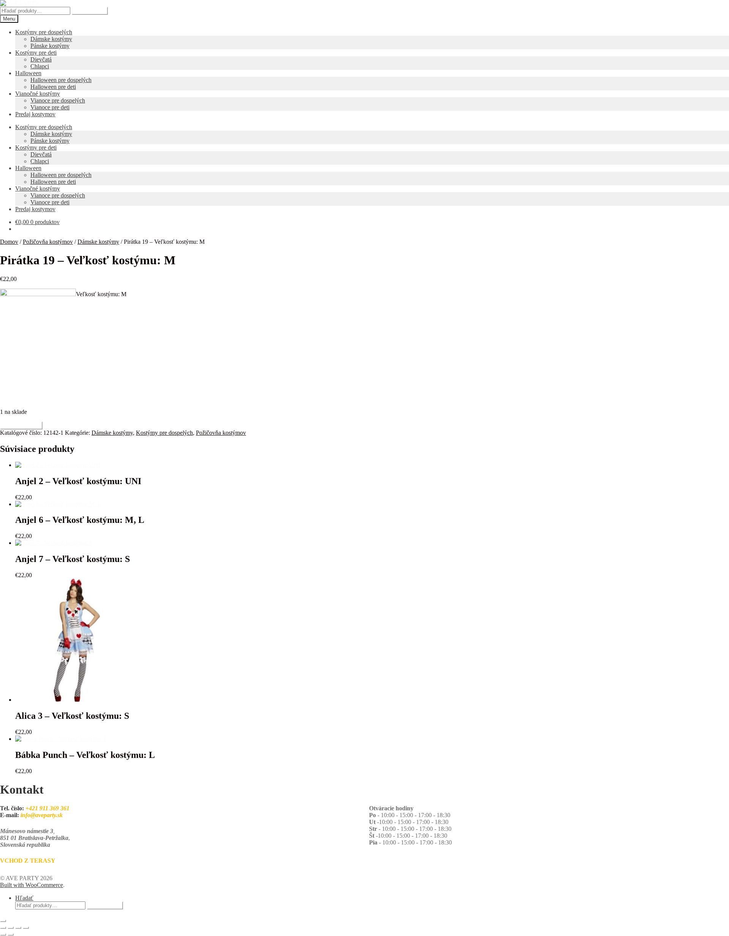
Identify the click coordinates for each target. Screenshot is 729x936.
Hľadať (24, 898)
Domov (9, 241)
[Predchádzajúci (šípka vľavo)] (3, 934)
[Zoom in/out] (3, 928)
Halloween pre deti (53, 87)
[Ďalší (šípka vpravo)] (11, 934)
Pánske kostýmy (49, 46)
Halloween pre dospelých (61, 80)
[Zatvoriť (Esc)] (26, 928)
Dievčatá (41, 59)
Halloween (28, 73)
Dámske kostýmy (51, 39)
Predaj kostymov (35, 114)
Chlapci (39, 66)
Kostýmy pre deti (36, 52)
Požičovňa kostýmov (48, 241)
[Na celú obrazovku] (11, 928)
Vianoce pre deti (49, 107)
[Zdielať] (18, 928)
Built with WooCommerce (31, 885)
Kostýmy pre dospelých (43, 32)
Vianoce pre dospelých (57, 100)
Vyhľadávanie (90, 11)
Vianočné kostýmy (37, 93)
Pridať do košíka (21, 425)
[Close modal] (3, 921)
